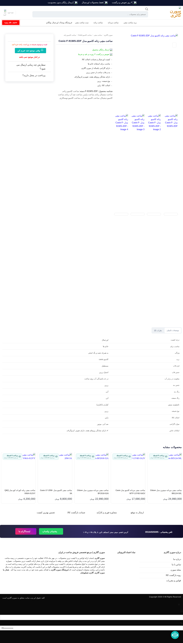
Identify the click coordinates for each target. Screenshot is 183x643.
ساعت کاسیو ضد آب (90, 98)
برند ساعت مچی (130, 23)
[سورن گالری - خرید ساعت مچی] (171, 12)
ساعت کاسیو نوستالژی (69, 98)
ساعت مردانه (113, 23)
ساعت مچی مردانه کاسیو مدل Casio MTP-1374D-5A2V (130, 491)
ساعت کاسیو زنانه (70, 35)
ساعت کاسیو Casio (85, 35)
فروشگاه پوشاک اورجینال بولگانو (59, 23)
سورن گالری (108, 35)
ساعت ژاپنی (88, 94)
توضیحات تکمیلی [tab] (173, 330)
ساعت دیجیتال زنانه (104, 94)
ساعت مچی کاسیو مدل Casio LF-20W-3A (56, 491)
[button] (7, 12)
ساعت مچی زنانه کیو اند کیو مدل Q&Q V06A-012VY (20, 491)
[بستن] (179, 605)
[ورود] (20, 12)
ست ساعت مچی (82, 23)
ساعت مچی (98, 35)
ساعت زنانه (98, 23)
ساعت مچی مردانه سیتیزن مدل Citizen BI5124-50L (166, 491)
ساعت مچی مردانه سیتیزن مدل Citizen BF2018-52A (93, 491)
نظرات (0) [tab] (158, 331)
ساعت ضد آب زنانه (73, 94)
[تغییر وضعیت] (48, 65)
